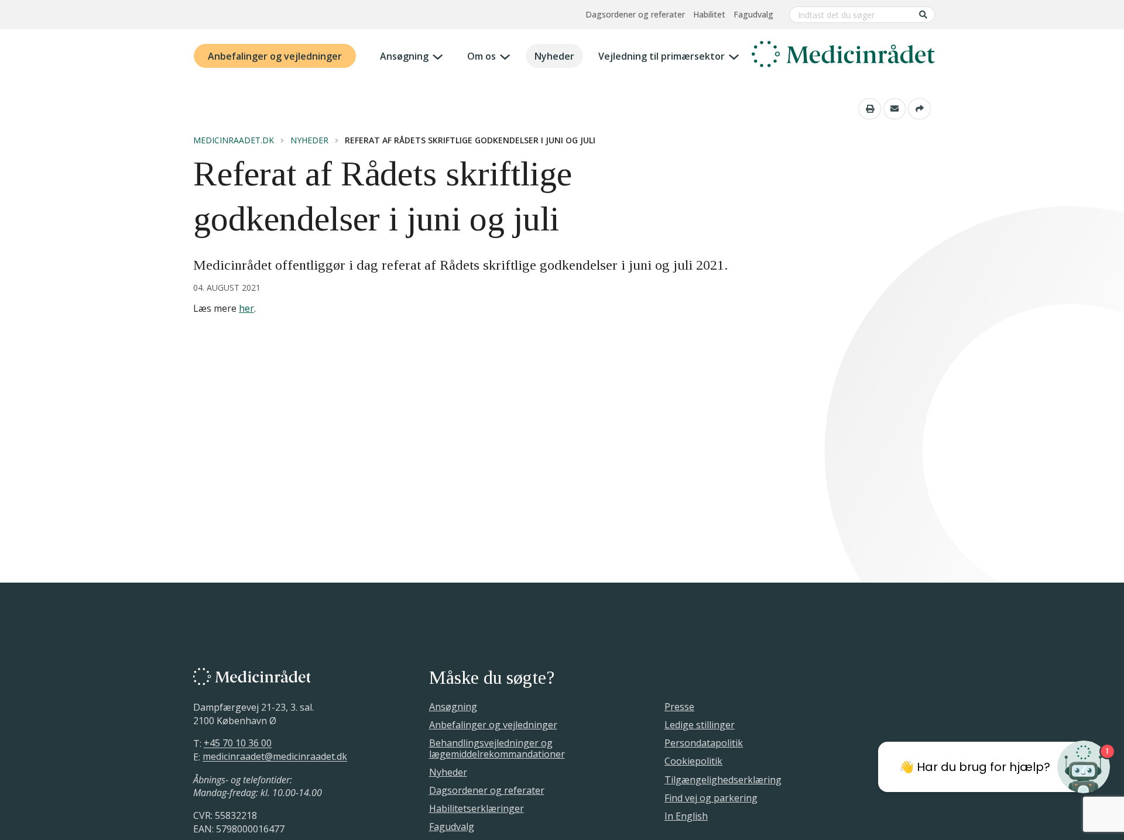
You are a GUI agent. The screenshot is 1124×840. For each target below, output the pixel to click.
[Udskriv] (869, 108)
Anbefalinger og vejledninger (275, 56)
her (246, 308)
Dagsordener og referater (635, 14)
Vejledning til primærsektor (661, 56)
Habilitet (709, 14)
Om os (481, 56)
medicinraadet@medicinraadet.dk (275, 757)
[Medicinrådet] (843, 56)
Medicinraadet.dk (233, 140)
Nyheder (554, 56)
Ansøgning (404, 56)
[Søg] (923, 14)
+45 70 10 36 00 (238, 743)
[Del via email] (894, 108)
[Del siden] (919, 108)
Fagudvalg (753, 14)
